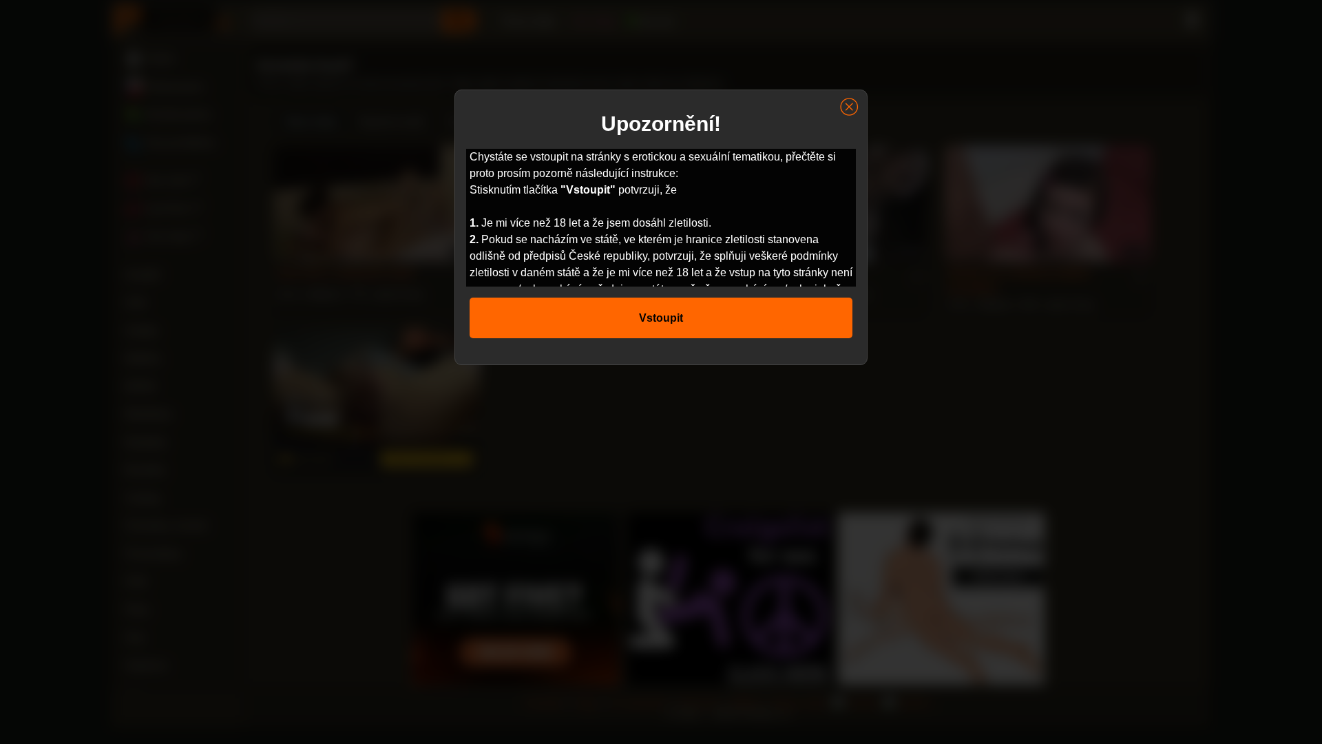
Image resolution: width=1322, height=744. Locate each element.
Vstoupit (661, 318)
